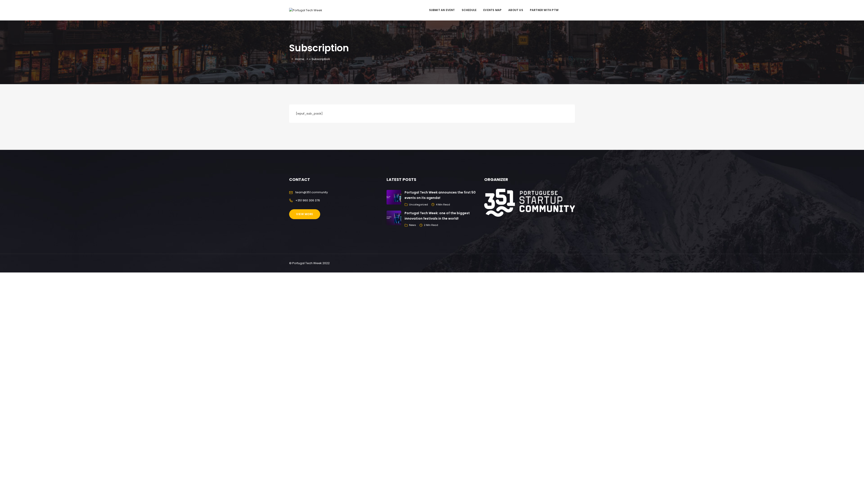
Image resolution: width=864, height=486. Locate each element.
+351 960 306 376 (307, 200)
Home (299, 59)
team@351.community (311, 192)
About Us (515, 10)
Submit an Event (442, 10)
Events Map (492, 10)
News (412, 225)
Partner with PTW (544, 10)
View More (304, 214)
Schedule (469, 10)
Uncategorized (418, 204)
